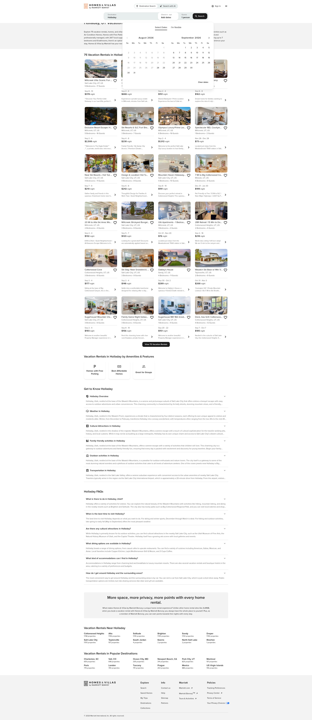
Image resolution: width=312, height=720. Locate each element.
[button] (131, 16)
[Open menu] (226, 6)
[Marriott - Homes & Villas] (101, 6)
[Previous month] (127, 37)
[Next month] (209, 37)
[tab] (146, 6)
